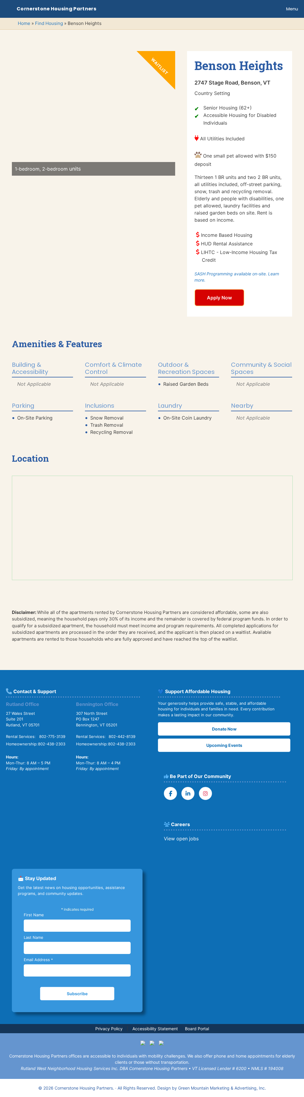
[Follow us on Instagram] (205, 793)
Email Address (38, 959)
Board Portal (197, 1028)
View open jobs (181, 839)
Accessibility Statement (155, 1028)
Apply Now (219, 298)
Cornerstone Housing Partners (56, 8)
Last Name (33, 937)
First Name (34, 914)
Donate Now (224, 728)
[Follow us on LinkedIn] (187, 793)
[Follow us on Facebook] (170, 793)
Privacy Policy (109, 1028)
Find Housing (49, 23)
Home (24, 23)
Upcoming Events (224, 745)
